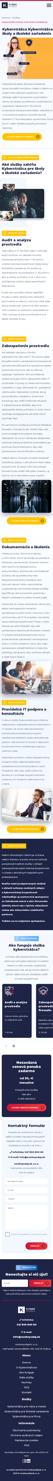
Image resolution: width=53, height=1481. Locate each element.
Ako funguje (26, 1372)
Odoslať (38, 1283)
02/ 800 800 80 (34, 1152)
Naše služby (26, 1377)
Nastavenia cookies (26, 1440)
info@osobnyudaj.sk (32, 1157)
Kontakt (27, 1392)
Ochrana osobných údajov (26, 1435)
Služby (16, 17)
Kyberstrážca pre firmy (27, 1416)
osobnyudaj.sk (34, 1470)
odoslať (34, 1246)
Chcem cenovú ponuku (20, 137)
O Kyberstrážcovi (26, 1367)
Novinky (26, 1382)
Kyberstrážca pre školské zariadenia (26, 1411)
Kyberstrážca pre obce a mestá (26, 1406)
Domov (6, 17)
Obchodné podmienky (27, 1430)
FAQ (26, 1387)
